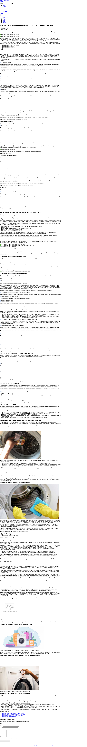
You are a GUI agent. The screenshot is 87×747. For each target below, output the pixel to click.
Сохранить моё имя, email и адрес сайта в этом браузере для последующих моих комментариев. (20, 738)
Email (1, 725)
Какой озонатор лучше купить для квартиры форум (12, 715)
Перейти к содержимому (5, 0)
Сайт (1, 728)
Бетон (4, 5)
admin (6, 28)
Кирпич (4, 6)
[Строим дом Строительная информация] (1, 1)
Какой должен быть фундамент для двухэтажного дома (13, 714)
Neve (1, 743)
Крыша (4, 7)
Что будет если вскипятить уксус (9, 716)
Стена (4, 8)
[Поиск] (12, 3)
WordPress (10, 743)
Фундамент (5, 11)
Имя (1, 723)
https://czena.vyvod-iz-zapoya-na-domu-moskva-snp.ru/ (43, 745)
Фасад (4, 9)
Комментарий (3, 736)
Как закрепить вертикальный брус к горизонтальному (13, 713)
